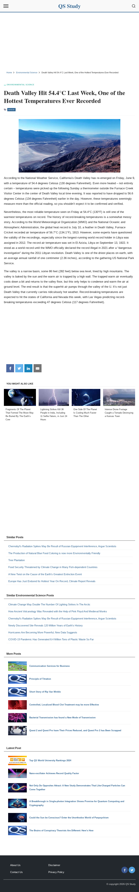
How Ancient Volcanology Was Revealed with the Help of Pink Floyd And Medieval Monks (57, 611)
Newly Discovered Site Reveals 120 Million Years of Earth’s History (45, 625)
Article (11, 110)
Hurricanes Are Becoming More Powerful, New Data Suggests (42, 632)
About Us (15, 865)
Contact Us (16, 872)
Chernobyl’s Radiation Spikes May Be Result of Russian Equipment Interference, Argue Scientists (62, 546)
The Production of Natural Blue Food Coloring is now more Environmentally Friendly (54, 553)
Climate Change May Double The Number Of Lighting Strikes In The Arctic (49, 604)
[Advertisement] (69, 41)
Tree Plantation (16, 560)
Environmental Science (20, 84)
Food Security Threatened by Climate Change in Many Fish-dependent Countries (52, 567)
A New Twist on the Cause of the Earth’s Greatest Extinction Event (45, 574)
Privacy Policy (56, 872)
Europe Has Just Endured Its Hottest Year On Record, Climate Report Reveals (51, 581)
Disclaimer (54, 865)
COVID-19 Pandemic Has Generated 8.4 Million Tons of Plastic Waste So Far (51, 639)
